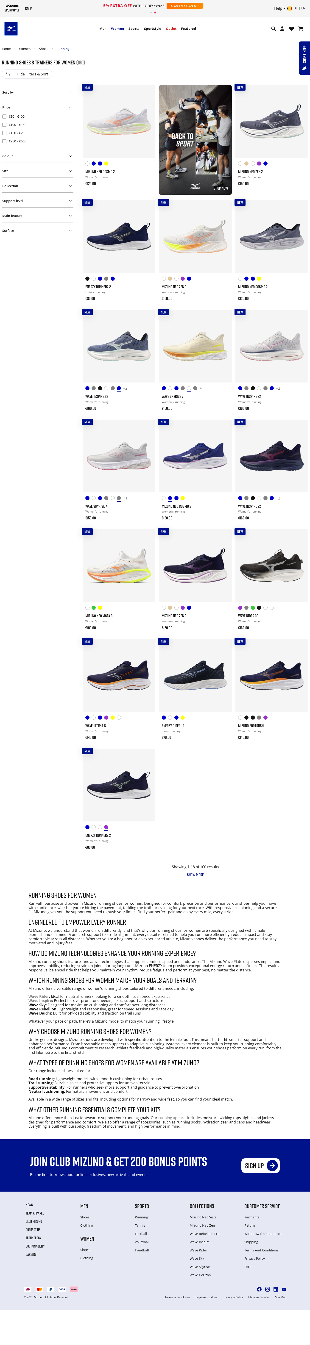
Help (278, 8)
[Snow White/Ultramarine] (171, 389)
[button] (37, 91)
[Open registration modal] (282, 28)
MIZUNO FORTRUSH (251, 725)
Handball (142, 1250)
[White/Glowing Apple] (171, 718)
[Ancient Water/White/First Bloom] (184, 389)
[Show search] (273, 28)
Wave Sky (197, 1258)
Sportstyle (152, 28)
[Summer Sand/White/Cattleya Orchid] (247, 164)
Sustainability (35, 1246)
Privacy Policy (254, 1258)
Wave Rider (38, 996)
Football (141, 1233)
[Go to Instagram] (267, 1289)
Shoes (43, 49)
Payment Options (206, 1297)
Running (63, 49)
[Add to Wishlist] (147, 93)
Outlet (171, 28)
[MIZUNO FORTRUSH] (271, 675)
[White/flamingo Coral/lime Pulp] (88, 164)
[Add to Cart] (147, 180)
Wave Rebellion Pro (204, 1233)
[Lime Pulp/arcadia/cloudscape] (114, 718)
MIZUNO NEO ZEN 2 (250, 171)
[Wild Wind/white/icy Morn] (266, 164)
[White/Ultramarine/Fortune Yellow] (241, 718)
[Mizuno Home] (12, 8)
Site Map (280, 1297)
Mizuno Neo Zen (202, 1225)
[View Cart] (301, 28)
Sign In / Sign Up (185, 6)
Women (117, 28)
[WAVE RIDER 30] (271, 565)
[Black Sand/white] (260, 608)
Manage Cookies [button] (259, 1297)
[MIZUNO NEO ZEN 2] (271, 121)
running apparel (172, 1117)
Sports (133, 28)
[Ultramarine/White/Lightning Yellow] (88, 389)
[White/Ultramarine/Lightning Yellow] (241, 164)
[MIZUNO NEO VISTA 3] (119, 565)
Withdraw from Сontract (263, 1233)
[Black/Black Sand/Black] (101, 389)
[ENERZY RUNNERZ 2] (119, 236)
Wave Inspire (40, 1000)
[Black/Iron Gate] (88, 279)
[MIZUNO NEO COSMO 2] (119, 121)
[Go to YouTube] (284, 1289)
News (29, 1205)
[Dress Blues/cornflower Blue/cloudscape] (177, 718)
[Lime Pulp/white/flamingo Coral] (107, 164)
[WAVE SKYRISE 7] (195, 346)
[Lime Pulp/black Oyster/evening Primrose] (184, 718)
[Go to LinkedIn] (276, 1289)
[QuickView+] (147, 105)
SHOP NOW (221, 188)
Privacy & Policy (233, 1297)
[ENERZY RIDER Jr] (195, 675)
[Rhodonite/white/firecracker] (241, 608)
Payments (251, 1217)
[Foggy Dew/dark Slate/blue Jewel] (107, 279)
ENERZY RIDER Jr (173, 725)
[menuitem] (103, 28)
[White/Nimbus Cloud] (95, 279)
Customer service (262, 1206)
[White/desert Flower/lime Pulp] (120, 718)
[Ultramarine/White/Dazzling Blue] (165, 389)
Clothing (86, 1225)
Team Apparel (35, 1213)
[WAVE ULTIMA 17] (119, 675)
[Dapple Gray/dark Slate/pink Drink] (247, 608)
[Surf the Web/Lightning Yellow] (165, 718)
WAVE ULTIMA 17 (95, 725)
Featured (188, 28)
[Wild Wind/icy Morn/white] (120, 389)
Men (102, 28)
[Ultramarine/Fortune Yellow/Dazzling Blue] (88, 718)
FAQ (247, 1267)
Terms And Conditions (261, 1250)
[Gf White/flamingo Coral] (101, 828)
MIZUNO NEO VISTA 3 (98, 615)
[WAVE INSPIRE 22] (119, 346)
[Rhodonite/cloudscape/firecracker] (107, 718)
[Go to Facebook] (259, 1289)
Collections (202, 1206)
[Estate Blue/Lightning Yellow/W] (101, 279)
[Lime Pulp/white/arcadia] (101, 608)
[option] (37, 116)
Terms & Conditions (177, 1297)
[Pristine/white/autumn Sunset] (190, 389)
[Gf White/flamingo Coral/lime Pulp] (254, 164)
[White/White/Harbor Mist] (107, 389)
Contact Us (33, 1229)
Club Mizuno (34, 1221)
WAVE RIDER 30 (248, 615)
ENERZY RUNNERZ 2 (98, 286)
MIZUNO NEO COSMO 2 (100, 171)
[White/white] (266, 608)
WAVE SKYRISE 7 (172, 396)
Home (6, 49)
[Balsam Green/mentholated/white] (254, 608)
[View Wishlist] (291, 28)
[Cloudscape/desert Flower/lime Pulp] (114, 389)
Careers (31, 1254)
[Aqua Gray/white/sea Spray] (95, 608)
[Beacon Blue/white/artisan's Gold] (114, 279)
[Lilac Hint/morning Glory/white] (196, 389)
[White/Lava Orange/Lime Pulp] (273, 608)
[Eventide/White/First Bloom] (101, 718)
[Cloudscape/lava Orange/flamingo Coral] (260, 718)
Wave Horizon (200, 1275)
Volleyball (142, 1242)
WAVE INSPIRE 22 (96, 396)
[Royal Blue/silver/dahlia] (95, 164)
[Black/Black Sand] (254, 718)
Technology (33, 1238)
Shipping (251, 1242)
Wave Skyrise (200, 1267)
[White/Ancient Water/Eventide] (95, 828)
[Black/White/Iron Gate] (247, 718)
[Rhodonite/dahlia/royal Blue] (260, 164)
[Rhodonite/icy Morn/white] (107, 828)
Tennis (140, 1225)
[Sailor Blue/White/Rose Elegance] (177, 389)
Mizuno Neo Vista (203, 1217)
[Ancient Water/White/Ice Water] (95, 389)
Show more (195, 874)
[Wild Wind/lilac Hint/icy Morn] (101, 164)
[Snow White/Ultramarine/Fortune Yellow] (95, 718)
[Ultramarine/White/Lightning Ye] (88, 828)
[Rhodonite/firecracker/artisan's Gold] (266, 718)
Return (249, 1225)
